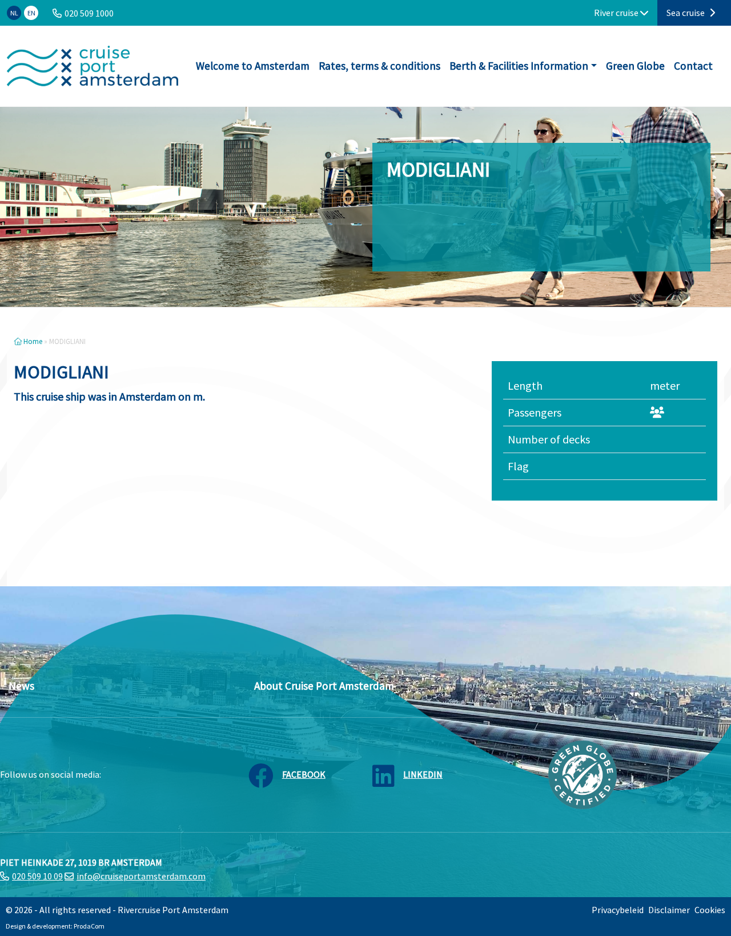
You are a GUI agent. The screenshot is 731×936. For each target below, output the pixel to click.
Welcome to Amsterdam (253, 66)
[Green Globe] (582, 773)
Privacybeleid (618, 909)
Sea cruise (686, 12)
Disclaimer (669, 909)
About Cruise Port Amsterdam (324, 686)
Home (32, 341)
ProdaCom (89, 926)
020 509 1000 (89, 13)
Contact (693, 66)
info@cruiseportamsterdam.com (141, 876)
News (21, 686)
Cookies (709, 909)
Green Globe (635, 66)
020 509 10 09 (37, 876)
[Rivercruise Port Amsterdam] (92, 66)
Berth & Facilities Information (518, 66)
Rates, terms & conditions (379, 66)
